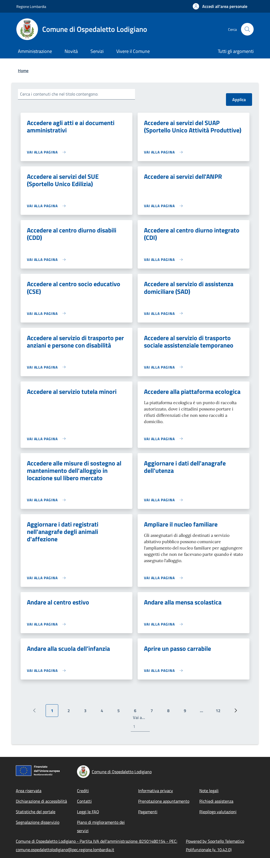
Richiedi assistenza (216, 801)
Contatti (84, 801)
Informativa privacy (155, 790)
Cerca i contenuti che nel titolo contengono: (59, 94)
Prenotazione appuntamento (163, 801)
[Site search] (247, 29)
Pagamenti (147, 812)
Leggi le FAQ (88, 812)
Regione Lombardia (31, 6)
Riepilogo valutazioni (218, 812)
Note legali (209, 790)
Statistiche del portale (35, 812)
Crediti (83, 790)
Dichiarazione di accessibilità (41, 801)
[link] (47, 152)
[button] (220, 6)
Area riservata (28, 790)
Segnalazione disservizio (37, 822)
